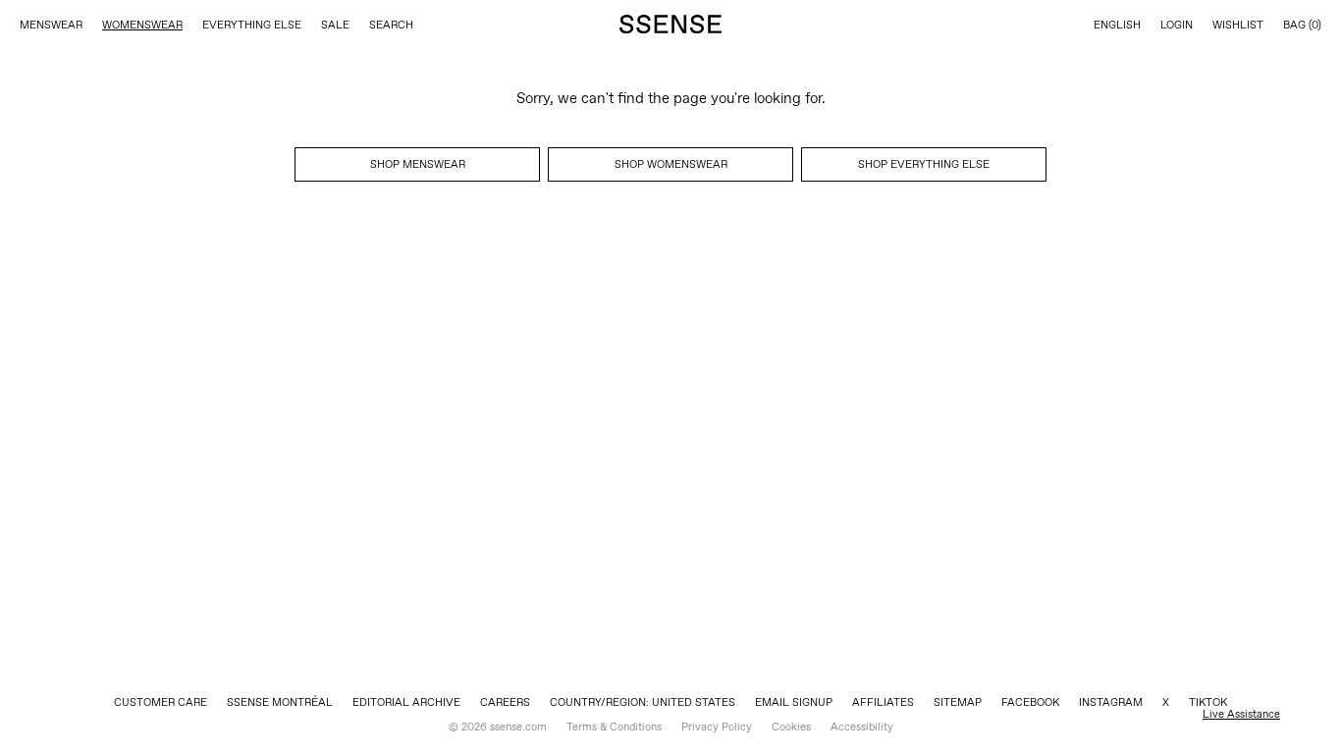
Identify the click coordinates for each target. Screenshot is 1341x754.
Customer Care (160, 702)
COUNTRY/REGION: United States (642, 702)
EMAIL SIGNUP (793, 702)
